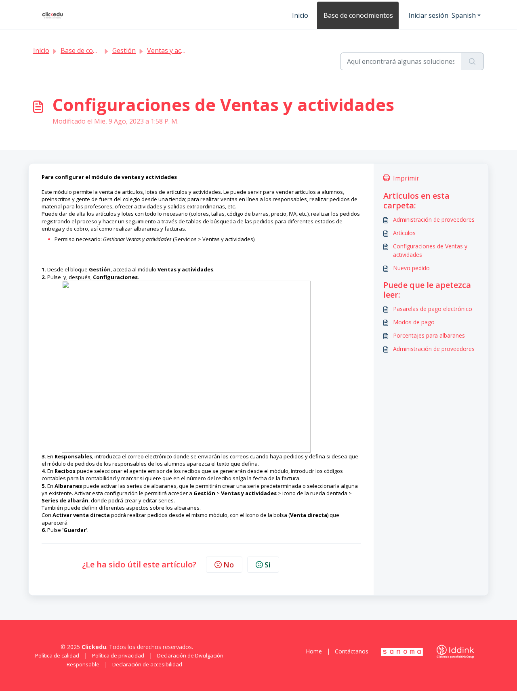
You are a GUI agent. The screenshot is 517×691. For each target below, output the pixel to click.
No (228, 564)
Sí (268, 564)
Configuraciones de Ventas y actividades (430, 250)
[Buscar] (472, 61)
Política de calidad (57, 655)
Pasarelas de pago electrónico (432, 309)
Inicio (300, 15)
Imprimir (406, 178)
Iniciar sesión (428, 15)
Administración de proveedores (434, 219)
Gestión (124, 50)
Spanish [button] (464, 15)
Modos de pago (414, 322)
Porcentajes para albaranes (429, 335)
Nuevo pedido (411, 268)
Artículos (404, 233)
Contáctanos (351, 651)
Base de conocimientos (358, 15)
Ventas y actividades (177, 50)
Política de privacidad (118, 655)
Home (314, 651)
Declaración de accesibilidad (147, 664)
